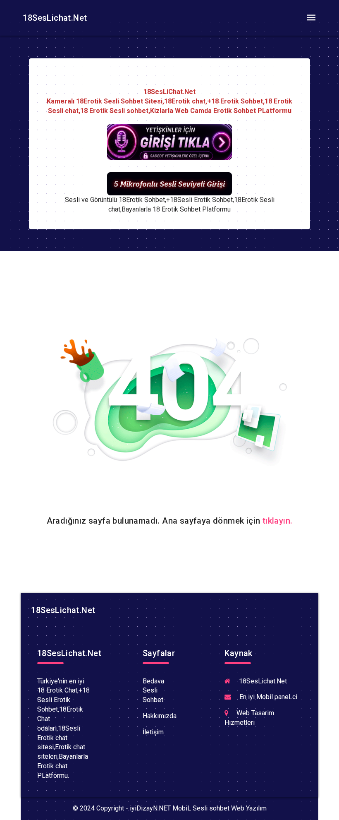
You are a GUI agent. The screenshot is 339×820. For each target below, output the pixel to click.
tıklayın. (278, 521)
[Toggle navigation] (310, 17)
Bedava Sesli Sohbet (153, 690)
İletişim (153, 732)
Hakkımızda (160, 716)
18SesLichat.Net (54, 18)
